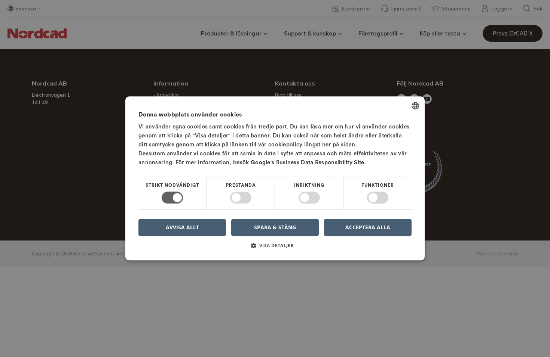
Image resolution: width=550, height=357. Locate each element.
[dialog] (275, 178)
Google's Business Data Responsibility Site (307, 162)
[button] (275, 248)
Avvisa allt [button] (182, 227)
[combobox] (415, 105)
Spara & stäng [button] (275, 227)
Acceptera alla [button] (367, 227)
